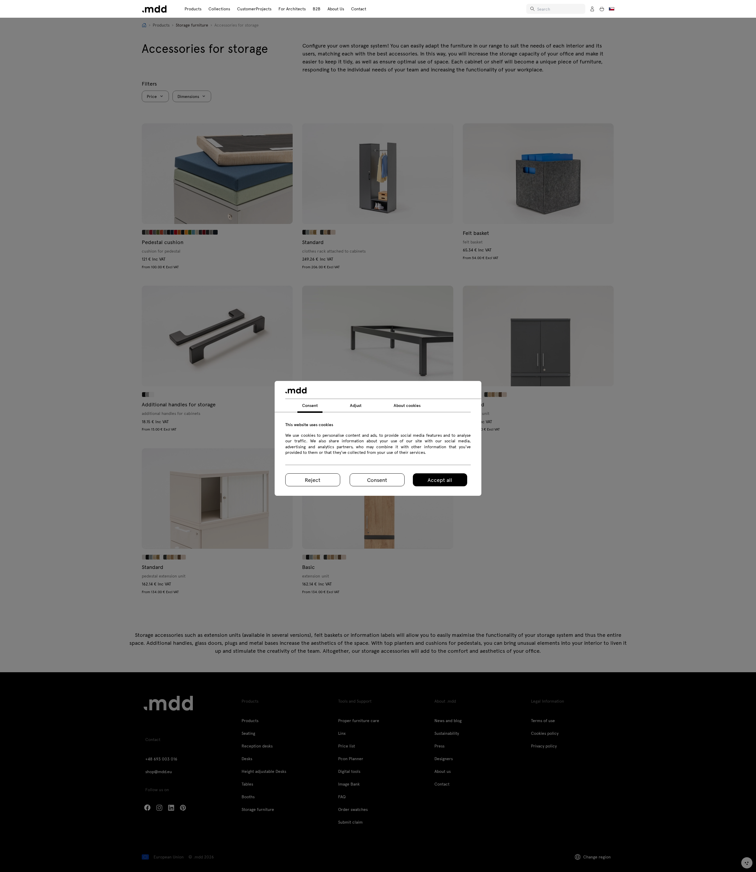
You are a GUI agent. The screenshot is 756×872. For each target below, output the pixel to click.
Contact (358, 9)
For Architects (292, 9)
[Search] (533, 8)
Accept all (440, 479)
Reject (312, 479)
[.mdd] (154, 9)
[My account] (592, 8)
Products (193, 9)
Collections (219, 9)
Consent (377, 479)
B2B (316, 9)
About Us (336, 9)
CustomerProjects (254, 9)
